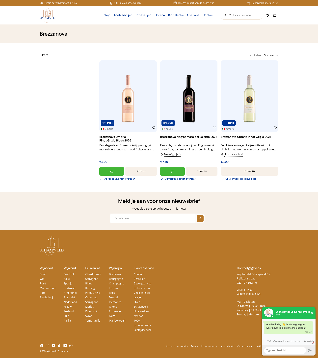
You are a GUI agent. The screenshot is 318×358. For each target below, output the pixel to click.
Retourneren (142, 288)
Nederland (70, 302)
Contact (139, 274)
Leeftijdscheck (142, 330)
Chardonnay (93, 274)
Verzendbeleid (227, 346)
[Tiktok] (59, 346)
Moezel (113, 297)
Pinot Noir (91, 311)
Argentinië (70, 293)
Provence (115, 311)
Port (42, 293)
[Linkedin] (65, 346)
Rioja (112, 293)
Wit (42, 279)
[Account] (267, 15)
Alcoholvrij (46, 297)
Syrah (88, 316)
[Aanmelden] (200, 218)
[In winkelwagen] (111, 171)
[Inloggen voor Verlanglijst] (154, 127)
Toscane (114, 288)
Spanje (68, 283)
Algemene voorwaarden (177, 346)
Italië (67, 279)
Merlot (89, 306)
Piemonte (115, 302)
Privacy (194, 346)
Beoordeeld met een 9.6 (265, 2)
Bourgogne (116, 279)
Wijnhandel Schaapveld (57, 351)
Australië (69, 297)
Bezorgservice (142, 283)
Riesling (90, 288)
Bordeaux (115, 274)
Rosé (43, 283)
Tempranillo (92, 320)
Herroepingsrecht (209, 346)
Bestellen (139, 279)
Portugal (69, 288)
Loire (112, 316)
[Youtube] (53, 346)
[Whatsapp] (71, 346)
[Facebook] (42, 346)
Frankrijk (69, 274)
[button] (271, 55)
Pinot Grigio (92, 293)
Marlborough (117, 320)
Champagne (116, 283)
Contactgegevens (245, 346)
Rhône (113, 306)
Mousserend (47, 288)
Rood (43, 274)
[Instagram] (48, 346)
